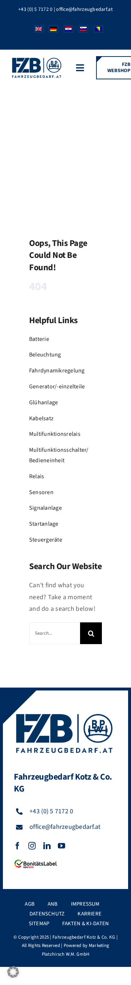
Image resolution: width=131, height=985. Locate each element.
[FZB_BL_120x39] (35, 859)
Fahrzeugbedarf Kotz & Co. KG (83, 937)
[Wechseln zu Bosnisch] (95, 30)
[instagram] (32, 846)
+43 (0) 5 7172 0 (35, 9)
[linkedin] (47, 846)
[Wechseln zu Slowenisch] (80, 30)
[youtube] (61, 846)
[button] (13, 972)
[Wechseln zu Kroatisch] (65, 30)
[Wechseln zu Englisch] (35, 30)
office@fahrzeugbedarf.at (84, 9)
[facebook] (17, 846)
